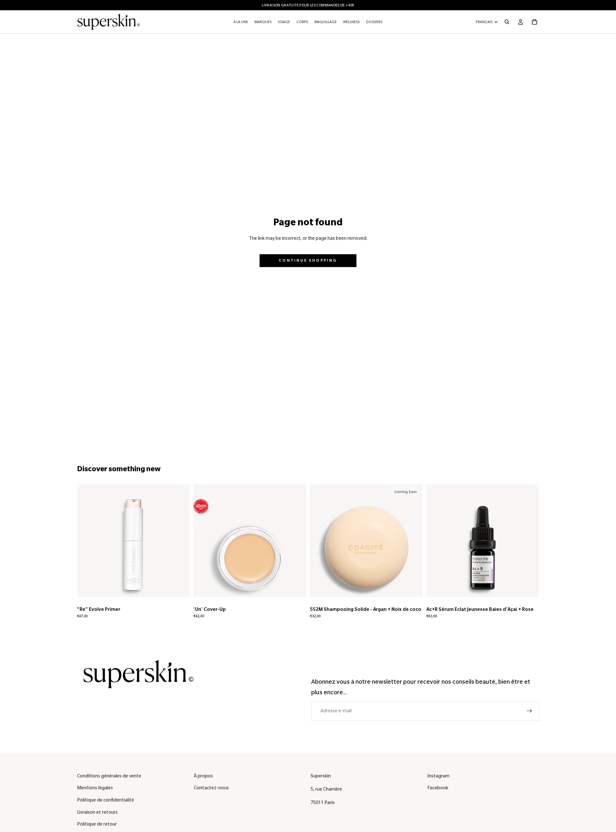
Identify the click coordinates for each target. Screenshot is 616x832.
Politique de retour (97, 824)
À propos (203, 775)
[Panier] (534, 22)
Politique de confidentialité (105, 799)
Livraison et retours (97, 812)
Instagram (438, 775)
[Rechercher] (507, 22)
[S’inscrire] (529, 711)
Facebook (437, 787)
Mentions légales (95, 787)
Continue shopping (308, 260)
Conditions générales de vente (109, 775)
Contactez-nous (211, 787)
